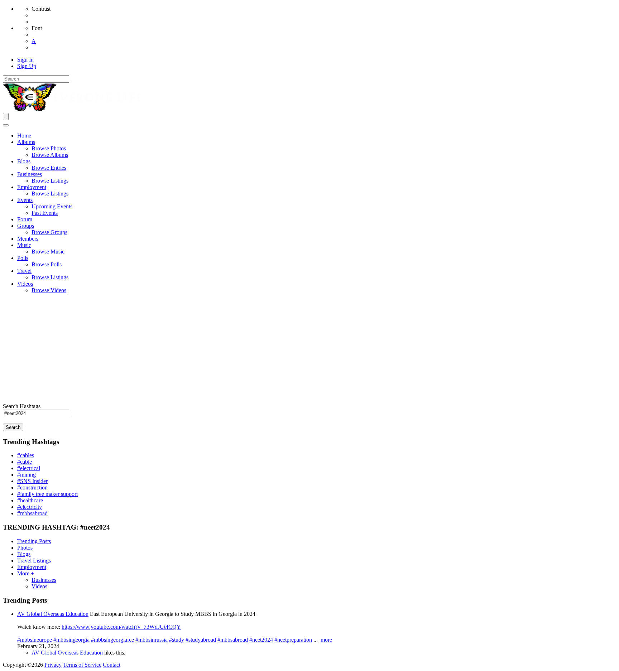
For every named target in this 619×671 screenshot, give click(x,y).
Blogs (23, 554)
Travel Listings (34, 560)
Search (13, 427)
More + (25, 573)
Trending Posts (34, 541)
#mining (26, 475)
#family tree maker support (47, 494)
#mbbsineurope (34, 640)
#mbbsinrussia (151, 640)
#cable (24, 462)
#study (176, 640)
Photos (25, 548)
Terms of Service (82, 665)
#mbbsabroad (32, 513)
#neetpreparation (293, 640)
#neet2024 (261, 640)
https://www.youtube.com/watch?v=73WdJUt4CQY (121, 627)
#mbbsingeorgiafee (112, 640)
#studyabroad (201, 640)
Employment (31, 567)
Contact (111, 665)
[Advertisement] (309, 349)
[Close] (6, 125)
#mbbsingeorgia (71, 640)
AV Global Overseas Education (52, 614)
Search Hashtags (21, 406)
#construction (32, 487)
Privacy (53, 665)
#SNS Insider (32, 481)
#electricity (29, 507)
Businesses (44, 580)
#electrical (28, 468)
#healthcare (30, 500)
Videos (39, 586)
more (326, 640)
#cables (25, 455)
